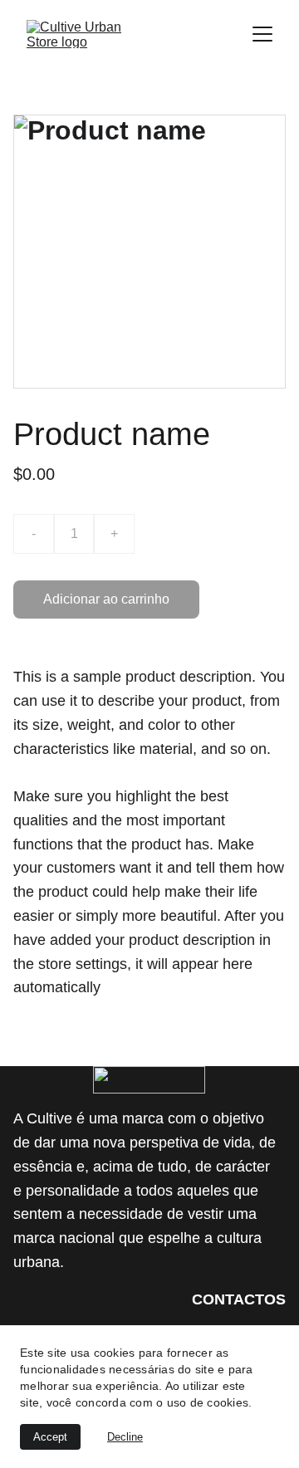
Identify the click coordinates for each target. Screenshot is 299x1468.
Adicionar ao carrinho (106, 599)
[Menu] (262, 34)
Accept (50, 1437)
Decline (125, 1437)
